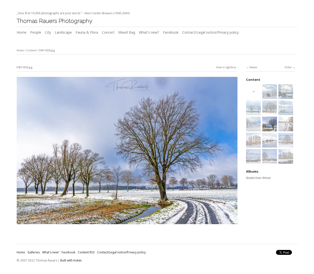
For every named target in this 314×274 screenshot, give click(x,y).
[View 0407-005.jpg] (269, 112)
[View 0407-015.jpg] (285, 161)
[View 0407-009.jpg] (285, 128)
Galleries (33, 252)
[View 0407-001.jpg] (253, 96)
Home (21, 32)
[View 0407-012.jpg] (285, 145)
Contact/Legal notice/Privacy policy (210, 32)
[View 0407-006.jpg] (285, 112)
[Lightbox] (127, 225)
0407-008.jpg (47, 50)
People (35, 32)
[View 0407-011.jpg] (269, 145)
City (48, 32)
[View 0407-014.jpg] (269, 161)
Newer (253, 67)
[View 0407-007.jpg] (253, 128)
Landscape (63, 32)
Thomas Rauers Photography (54, 20)
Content (31, 50)
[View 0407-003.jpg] (285, 96)
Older (288, 67)
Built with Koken (71, 260)
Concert (108, 32)
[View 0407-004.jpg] (253, 112)
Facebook (171, 32)
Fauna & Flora (87, 32)
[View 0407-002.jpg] (269, 96)
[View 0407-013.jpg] (253, 161)
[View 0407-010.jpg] (253, 145)
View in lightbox (226, 67)
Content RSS (86, 252)
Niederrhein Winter (258, 178)
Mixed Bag (126, 32)
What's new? (149, 32)
